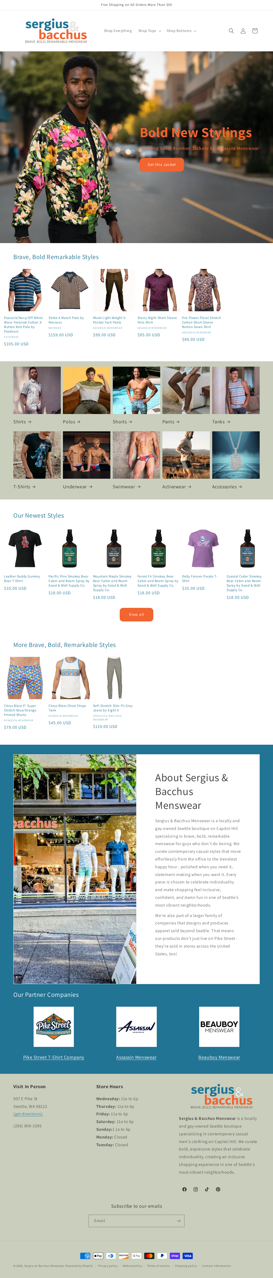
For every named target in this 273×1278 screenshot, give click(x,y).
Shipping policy (186, 1266)
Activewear (174, 487)
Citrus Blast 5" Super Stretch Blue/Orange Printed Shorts (20, 710)
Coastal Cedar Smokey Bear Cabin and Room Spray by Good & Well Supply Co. (244, 583)
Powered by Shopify (79, 1266)
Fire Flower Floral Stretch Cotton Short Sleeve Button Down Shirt (201, 322)
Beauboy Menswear (219, 1057)
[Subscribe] (178, 1221)
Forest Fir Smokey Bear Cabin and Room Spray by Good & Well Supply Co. (158, 581)
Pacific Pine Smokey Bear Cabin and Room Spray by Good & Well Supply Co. (69, 581)
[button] (149, 30)
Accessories (224, 487)
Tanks (218, 422)
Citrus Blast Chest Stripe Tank (67, 708)
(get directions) (28, 1114)
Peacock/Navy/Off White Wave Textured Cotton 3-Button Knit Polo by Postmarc (23, 325)
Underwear (75, 487)
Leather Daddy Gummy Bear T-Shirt (22, 578)
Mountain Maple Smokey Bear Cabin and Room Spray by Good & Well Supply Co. (112, 583)
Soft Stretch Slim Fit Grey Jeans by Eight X (113, 708)
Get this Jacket (162, 164)
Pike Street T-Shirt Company (53, 1057)
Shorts (120, 422)
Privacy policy (108, 1266)
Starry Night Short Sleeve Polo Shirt (157, 320)
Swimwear (124, 487)
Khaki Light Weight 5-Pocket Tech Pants (110, 320)
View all (136, 614)
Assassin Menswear (136, 1057)
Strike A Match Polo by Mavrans (66, 320)
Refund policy (132, 1266)
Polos (69, 422)
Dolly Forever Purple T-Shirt (200, 578)
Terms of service (158, 1266)
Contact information (216, 1266)
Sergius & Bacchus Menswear (44, 1266)
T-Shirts (21, 487)
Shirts (19, 422)
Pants (168, 422)
